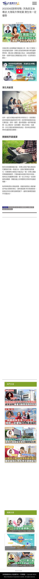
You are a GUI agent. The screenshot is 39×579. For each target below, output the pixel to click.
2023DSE (11, 207)
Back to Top (18, 570)
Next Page (19, 200)
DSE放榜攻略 (22, 207)
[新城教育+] (11, 3)
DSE (17, 207)
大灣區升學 (30, 207)
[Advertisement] (19, 299)
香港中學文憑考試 (7, 209)
